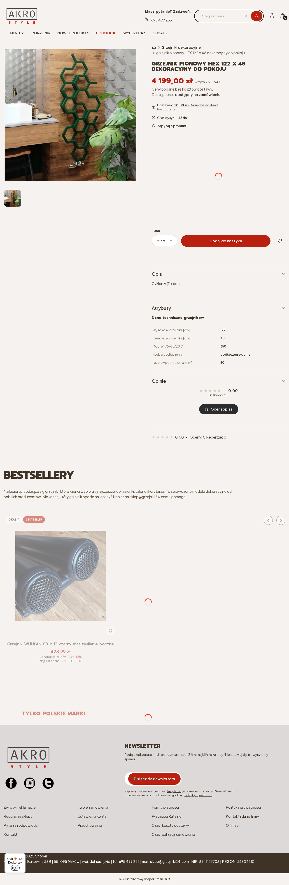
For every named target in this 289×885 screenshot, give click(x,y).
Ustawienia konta (92, 816)
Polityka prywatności (243, 807)
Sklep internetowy (143, 879)
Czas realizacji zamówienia (173, 834)
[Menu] (23, 856)
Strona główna (154, 47)
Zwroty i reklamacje (20, 807)
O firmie (232, 825)
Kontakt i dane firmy (242, 816)
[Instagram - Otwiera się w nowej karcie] (29, 783)
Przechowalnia (90, 825)
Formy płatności (165, 807)
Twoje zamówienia (93, 807)
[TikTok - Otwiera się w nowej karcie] (48, 783)
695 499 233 (161, 20)
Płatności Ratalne (167, 816)
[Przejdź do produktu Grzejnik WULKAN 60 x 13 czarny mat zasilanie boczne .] (60, 575)
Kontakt (10, 834)
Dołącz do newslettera (154, 778)
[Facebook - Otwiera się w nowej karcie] (11, 783)
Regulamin (174, 791)
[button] (256, 16)
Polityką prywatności (198, 795)
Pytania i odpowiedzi (21, 825)
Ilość (156, 230)
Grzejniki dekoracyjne (181, 47)
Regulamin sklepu (18, 816)
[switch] (15, 868)
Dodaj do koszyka (226, 240)
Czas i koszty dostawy (170, 825)
